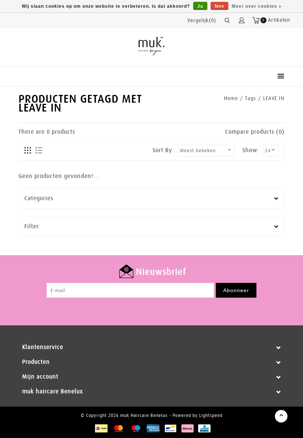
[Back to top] (281, 416)
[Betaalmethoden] (100, 428)
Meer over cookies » (257, 6)
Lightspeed (210, 415)
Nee (219, 6)
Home (231, 98)
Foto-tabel (27, 150)
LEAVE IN (274, 98)
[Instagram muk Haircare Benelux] (158, 309)
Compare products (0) (255, 132)
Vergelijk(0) (201, 20)
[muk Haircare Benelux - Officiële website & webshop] (152, 46)
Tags (250, 98)
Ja (200, 6)
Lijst (38, 150)
